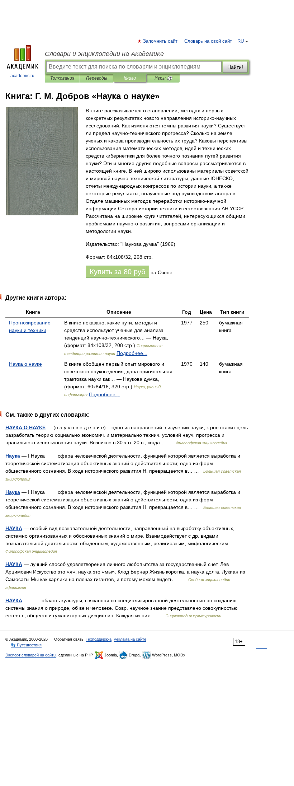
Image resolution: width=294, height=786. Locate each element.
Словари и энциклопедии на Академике (104, 53)
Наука (12, 456)
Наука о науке (25, 364)
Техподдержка (99, 639)
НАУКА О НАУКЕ (25, 427)
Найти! (235, 67)
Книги (130, 78)
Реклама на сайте (130, 639)
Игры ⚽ (163, 78)
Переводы (96, 78)
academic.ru (22, 75)
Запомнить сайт (160, 41)
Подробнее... (132, 353)
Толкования (62, 78)
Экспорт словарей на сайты (30, 655)
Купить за (117, 272)
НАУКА (13, 528)
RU (240, 41)
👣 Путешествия (26, 645)
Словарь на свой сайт (208, 41)
